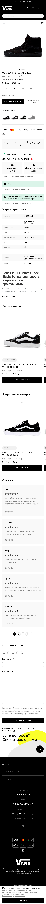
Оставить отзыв (23, 720)
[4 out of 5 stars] (17, 652)
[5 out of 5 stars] (22, 652)
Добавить (11, 360)
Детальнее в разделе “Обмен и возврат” (16, 203)
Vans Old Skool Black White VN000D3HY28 (19, 454)
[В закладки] (42, 23)
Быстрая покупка (12, 101)
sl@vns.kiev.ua (23, 804)
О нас (8, 779)
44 (31, 89)
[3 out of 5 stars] (13, 652)
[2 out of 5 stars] (8, 652)
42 (23, 89)
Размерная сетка (8, 95)
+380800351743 (23, 794)
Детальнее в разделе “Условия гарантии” (17, 189)
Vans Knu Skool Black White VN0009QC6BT (19, 366)
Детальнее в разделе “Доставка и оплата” (17, 177)
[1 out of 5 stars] (4, 652)
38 (6, 89)
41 (14, 89)
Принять (23, 900)
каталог (9, 764)
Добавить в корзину (33, 101)
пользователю (13, 772)
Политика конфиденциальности (13, 896)
